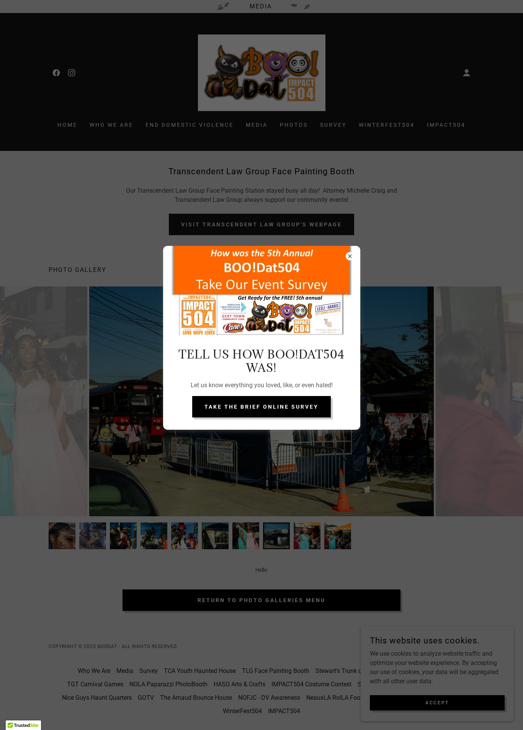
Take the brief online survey (261, 407)
